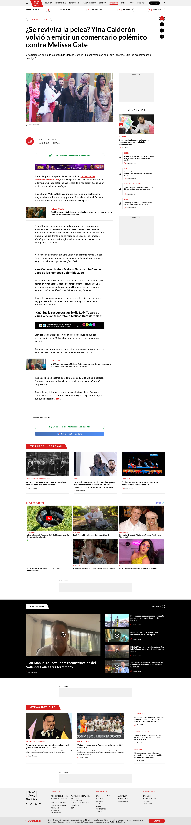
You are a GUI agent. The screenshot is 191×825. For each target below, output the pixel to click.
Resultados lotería (141, 732)
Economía (102, 3)
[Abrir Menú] (27, 3)
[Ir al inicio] (37, 3)
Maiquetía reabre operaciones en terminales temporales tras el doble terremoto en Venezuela (148, 755)
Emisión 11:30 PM (158, 10)
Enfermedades (139, 714)
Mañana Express (65, 10)
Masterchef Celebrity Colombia (38, 479)
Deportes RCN (74, 3)
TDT (108, 796)
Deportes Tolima (83, 741)
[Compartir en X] (162, 30)
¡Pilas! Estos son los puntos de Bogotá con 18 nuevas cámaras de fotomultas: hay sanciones (138, 189)
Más (156, 606)
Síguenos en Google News (71, 434)
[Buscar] (164, 3)
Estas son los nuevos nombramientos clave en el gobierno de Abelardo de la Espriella (47, 746)
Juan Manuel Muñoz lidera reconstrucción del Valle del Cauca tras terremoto (61, 665)
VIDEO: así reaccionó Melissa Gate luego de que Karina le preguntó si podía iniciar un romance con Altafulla (81, 365)
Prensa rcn (55, 808)
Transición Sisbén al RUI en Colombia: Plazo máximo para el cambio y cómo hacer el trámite (139, 158)
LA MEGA (99, 811)
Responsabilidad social (59, 796)
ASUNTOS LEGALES (124, 798)
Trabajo (122, 136)
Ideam (126, 199)
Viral (76, 479)
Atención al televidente (59, 798)
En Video (37, 606)
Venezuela (138, 750)
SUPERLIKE (146, 801)
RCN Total (99, 798)
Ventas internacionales (80, 803)
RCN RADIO (99, 801)
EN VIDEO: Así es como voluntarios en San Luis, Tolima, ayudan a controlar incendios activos (147, 649)
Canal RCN (126, 479)
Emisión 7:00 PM (128, 10)
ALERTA (98, 806)
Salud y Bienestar (89, 3)
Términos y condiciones (94, 820)
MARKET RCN (147, 804)
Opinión (123, 3)
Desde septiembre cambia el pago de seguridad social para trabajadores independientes (134, 142)
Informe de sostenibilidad (76, 799)
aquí (58, 399)
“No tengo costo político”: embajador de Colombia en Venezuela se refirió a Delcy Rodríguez (146, 664)
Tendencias (114, 3)
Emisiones (32, 10)
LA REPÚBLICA (122, 796)
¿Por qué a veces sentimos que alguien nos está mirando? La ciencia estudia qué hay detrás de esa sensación (149, 719)
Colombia (48, 3)
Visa (125, 168)
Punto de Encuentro (137, 3)
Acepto (157, 821)
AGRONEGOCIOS (123, 801)
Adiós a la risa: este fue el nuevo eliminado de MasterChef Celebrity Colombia (46, 483)
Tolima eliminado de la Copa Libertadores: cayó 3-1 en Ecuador (100, 746)
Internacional (61, 3)
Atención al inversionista (56, 811)
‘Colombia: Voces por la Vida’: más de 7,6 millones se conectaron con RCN (140, 483)
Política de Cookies (117, 822)
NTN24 (98, 796)
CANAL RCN (154, 3)
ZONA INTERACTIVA (149, 798)
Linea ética (75, 805)
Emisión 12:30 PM (97, 10)
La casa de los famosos (41, 417)
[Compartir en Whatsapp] (162, 37)
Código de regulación (58, 803)
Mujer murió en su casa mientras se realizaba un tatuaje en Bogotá (144, 633)
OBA (72, 808)
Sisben (126, 153)
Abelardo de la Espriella (35, 741)
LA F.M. (98, 804)
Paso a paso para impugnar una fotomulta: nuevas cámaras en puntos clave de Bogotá (147, 618)
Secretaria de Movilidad (133, 184)
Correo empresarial (58, 805)
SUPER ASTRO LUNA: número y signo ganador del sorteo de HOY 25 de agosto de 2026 (148, 737)
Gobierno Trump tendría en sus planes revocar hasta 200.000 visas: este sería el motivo (138, 173)
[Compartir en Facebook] (162, 24)
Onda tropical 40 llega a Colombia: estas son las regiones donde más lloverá (138, 203)
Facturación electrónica (80, 796)
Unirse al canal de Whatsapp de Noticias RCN (71, 155)
